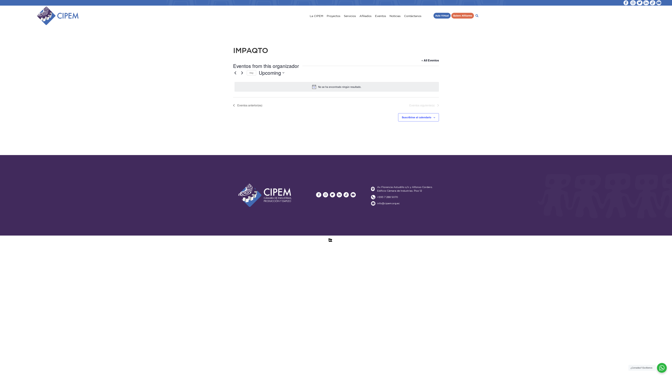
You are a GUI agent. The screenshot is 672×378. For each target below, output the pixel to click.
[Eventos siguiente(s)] (242, 73)
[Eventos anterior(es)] (235, 73)
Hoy (251, 72)
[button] (316, 16)
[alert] (336, 87)
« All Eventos (430, 60)
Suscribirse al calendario (416, 117)
